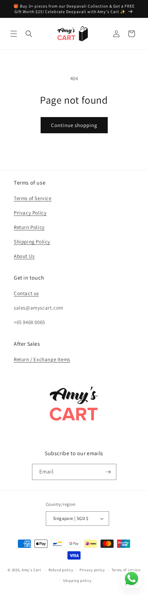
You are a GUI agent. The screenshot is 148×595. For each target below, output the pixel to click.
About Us (24, 256)
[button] (13, 33)
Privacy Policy (30, 212)
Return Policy (29, 227)
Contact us (26, 293)
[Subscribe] (108, 472)
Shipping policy (77, 580)
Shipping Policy (32, 241)
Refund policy (61, 569)
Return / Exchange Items (42, 359)
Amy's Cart (31, 569)
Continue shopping (74, 125)
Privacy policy (92, 569)
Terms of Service (33, 198)
